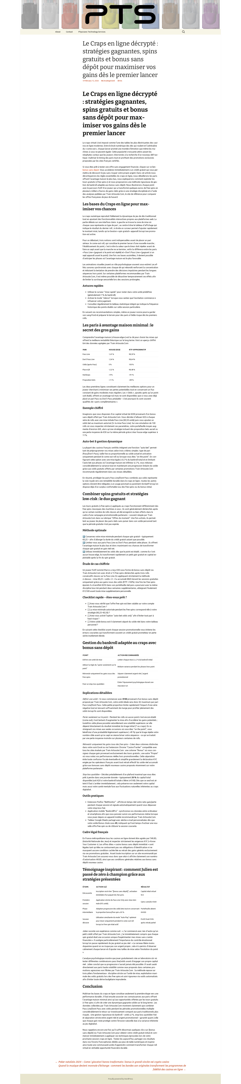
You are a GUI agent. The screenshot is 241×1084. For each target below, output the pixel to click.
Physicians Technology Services (91, 32)
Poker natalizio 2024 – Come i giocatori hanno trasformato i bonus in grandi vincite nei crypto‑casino (112, 1061)
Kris (120, 81)
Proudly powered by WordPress (120, 1079)
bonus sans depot (91, 170)
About (58, 32)
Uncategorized (109, 81)
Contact (69, 32)
